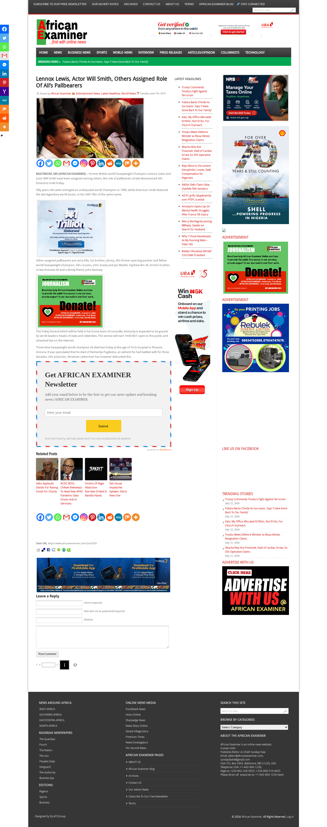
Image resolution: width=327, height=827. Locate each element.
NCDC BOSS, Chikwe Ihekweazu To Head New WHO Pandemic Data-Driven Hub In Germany (72, 493)
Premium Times (135, 737)
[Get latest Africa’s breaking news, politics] (57, 32)
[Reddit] (110, 163)
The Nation (45, 750)
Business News (79, 52)
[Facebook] (40, 163)
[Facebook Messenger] (75, 163)
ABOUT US (172, 4)
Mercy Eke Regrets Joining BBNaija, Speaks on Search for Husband (197, 225)
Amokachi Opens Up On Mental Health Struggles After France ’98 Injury (196, 210)
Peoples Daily (47, 761)
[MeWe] (118, 163)
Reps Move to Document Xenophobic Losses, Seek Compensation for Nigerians (196, 171)
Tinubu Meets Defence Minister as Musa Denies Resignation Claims (196, 136)
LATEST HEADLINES (188, 79)
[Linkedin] (101, 163)
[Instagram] (84, 163)
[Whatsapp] (58, 163)
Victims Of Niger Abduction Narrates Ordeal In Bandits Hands (96, 489)
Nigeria (43, 791)
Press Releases (171, 52)
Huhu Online (133, 714)
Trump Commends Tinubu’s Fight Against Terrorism (194, 91)
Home (43, 52)
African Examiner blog (216, 4)
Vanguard (45, 767)
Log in (290, 816)
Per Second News (136, 748)
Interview (146, 52)
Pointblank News (135, 709)
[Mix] (127, 163)
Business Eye (46, 778)
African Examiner (61, 93)
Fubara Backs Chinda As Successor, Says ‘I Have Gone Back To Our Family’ (105, 61)
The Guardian (47, 739)
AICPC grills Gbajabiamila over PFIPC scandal (196, 197)
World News (122, 52)
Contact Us (151, 4)
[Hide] (2, 135)
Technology (254, 52)
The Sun (44, 755)
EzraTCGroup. (58, 816)
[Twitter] (49, 163)
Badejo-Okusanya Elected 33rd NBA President (196, 253)
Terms (189, 4)
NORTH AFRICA (48, 725)
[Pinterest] (92, 163)
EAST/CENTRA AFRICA (51, 720)
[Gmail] (66, 163)
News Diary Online (136, 725)
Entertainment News (88, 93)
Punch (43, 744)
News (58, 52)
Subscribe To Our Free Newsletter (60, 4)
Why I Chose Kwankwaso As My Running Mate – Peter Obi (196, 240)
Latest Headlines (110, 93)
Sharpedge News (135, 720)
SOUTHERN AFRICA (50, 714)
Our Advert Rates (105, 4)
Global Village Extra (137, 731)
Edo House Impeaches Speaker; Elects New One (118, 489)
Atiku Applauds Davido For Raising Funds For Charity (47, 487)
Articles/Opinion (201, 52)
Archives (131, 4)
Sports (102, 52)
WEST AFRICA (47, 709)
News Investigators (137, 742)
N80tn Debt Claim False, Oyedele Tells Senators (196, 186)
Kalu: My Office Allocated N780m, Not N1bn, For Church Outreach (196, 121)
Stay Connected (253, 4)
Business (44, 802)
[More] (136, 163)
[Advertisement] (103, 532)
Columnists (230, 52)
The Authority (47, 772)
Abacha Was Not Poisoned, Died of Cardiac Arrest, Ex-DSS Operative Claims (197, 153)
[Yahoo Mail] (4, 91)
